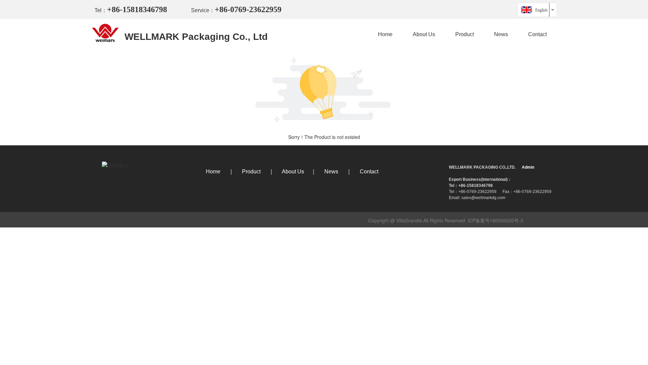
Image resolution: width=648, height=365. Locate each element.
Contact (537, 34)
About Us (424, 34)
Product (464, 34)
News (501, 34)
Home (385, 34)
